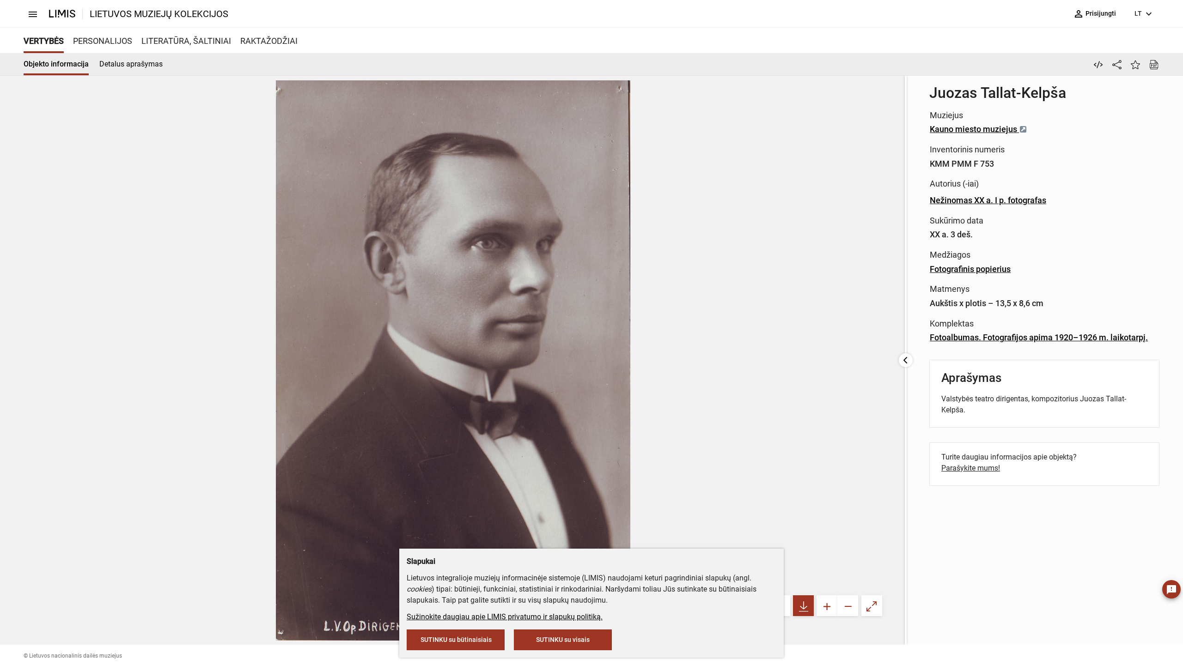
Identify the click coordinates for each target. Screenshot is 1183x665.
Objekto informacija (56, 64)
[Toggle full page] (871, 605)
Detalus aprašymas (131, 64)
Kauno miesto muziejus (974, 129)
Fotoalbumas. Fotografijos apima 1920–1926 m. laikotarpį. (1039, 337)
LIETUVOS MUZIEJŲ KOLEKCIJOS (159, 13)
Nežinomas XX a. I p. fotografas (988, 200)
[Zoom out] (847, 605)
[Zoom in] (827, 605)
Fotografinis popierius (970, 269)
